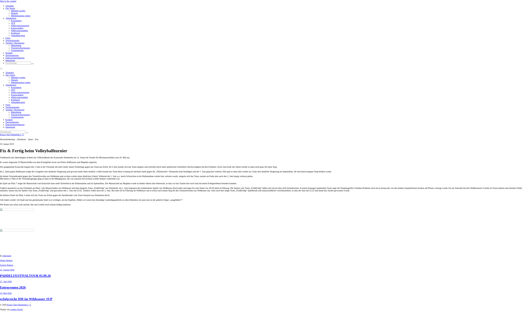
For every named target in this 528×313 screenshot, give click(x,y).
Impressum (10, 60)
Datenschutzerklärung (15, 58)
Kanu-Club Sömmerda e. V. (12, 135)
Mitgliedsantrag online (20, 16)
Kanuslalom (16, 21)
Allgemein (6, 256)
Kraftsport (15, 33)
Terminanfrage (17, 50)
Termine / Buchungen (15, 43)
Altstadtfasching (18, 35)
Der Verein (10, 8)
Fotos (8, 38)
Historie (14, 13)
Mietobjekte (16, 45)
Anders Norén (16, 309)
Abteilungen (11, 18)
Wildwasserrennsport (20, 26)
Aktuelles (10, 6)
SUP (13, 23)
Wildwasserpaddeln (19, 30)
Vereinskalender (12, 40)
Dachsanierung (12, 55)
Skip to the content (8, 1)
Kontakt (9, 53)
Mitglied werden (18, 11)
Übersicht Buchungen (20, 48)
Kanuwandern (17, 28)
